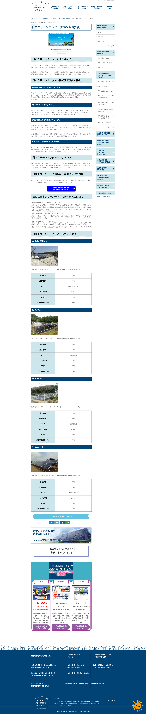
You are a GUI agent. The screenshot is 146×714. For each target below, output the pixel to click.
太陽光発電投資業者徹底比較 (54, 7)
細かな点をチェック (103, 67)
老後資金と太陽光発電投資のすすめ (101, 152)
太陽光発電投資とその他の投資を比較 (103, 161)
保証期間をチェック (103, 58)
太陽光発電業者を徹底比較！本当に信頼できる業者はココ (61, 188)
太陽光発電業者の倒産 (104, 122)
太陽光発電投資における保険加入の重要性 (103, 142)
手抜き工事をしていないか (105, 62)
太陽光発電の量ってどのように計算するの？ (106, 103)
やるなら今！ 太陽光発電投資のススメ (106, 0)
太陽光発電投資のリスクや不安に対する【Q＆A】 (104, 75)
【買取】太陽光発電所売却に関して (96, 7)
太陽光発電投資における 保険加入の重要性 (75, 666)
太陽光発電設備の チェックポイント (73, 656)
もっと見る (111, 46)
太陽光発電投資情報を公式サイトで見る (41, 627)
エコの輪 (100, 37)
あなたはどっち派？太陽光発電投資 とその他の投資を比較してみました (43, 674)
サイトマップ (111, 700)
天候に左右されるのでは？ (105, 91)
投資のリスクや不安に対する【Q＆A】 (68, 7)
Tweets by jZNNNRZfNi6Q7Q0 (104, 196)
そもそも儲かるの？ (103, 86)
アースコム (101, 41)
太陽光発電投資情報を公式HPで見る (61, 627)
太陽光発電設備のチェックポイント (103, 52)
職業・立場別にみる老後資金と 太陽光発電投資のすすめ (103, 666)
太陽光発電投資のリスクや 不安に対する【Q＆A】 (102, 656)
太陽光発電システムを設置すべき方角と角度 (106, 96)
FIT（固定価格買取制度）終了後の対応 (106, 110)
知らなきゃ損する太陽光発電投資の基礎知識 (103, 177)
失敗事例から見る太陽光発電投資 (103, 186)
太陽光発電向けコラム (109, 7)
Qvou (99, 32)
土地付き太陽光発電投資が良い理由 (82, 7)
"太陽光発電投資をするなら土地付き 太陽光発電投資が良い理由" (43, 666)
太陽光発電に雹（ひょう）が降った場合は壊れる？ (106, 117)
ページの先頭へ (138, 705)
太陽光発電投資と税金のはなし (103, 169)
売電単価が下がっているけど (106, 81)
